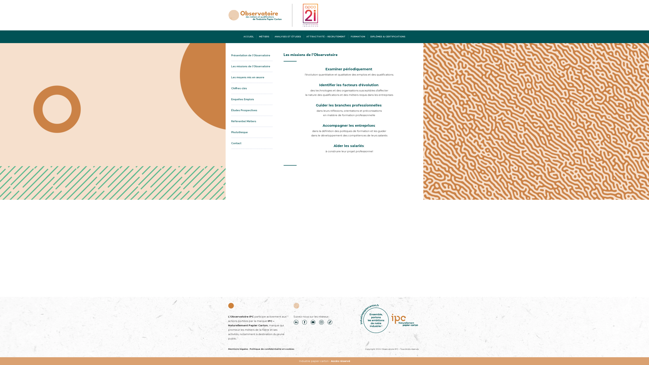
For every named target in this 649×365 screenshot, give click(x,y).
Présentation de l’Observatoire (250, 55)
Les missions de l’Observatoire (250, 66)
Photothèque (239, 132)
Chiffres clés (239, 88)
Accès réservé (340, 361)
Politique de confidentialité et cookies (272, 349)
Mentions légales (238, 349)
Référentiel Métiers (243, 121)
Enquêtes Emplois (242, 99)
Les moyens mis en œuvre (247, 77)
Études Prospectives (244, 110)
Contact (236, 143)
